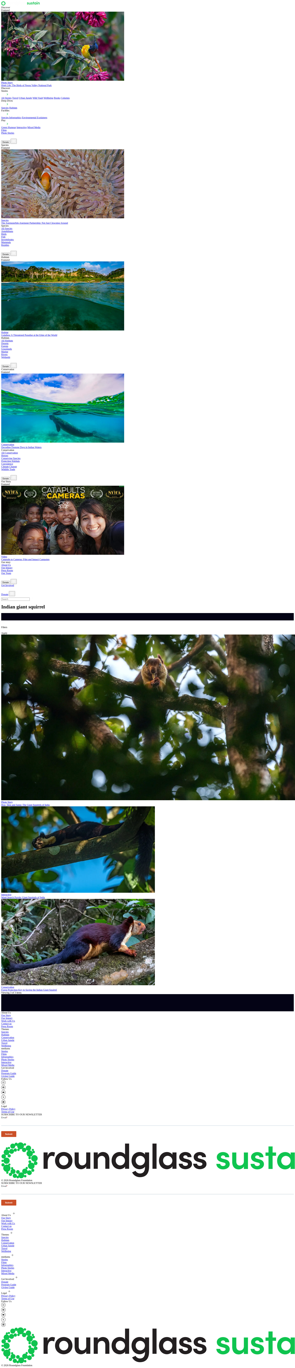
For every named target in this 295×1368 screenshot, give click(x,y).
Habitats (13, 107)
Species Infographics (11, 117)
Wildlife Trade (8, 469)
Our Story (6, 1015)
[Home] (21, 4)
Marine (4, 351)
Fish (3, 236)
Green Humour (8, 127)
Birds (3, 234)
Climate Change (9, 466)
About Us (6, 565)
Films (4, 130)
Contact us (6, 1023)
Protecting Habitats (10, 461)
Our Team (6, 573)
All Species (6, 228)
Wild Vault (38, 98)
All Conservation (9, 452)
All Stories (6, 98)
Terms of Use (7, 1111)
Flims (4, 1054)
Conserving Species (10, 458)
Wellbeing (48, 98)
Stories (4, 1051)
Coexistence (7, 464)
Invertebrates (7, 239)
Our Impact (6, 567)
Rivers (4, 354)
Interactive (22, 127)
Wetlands (5, 357)
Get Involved (7, 585)
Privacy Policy (8, 1109)
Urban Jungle (25, 98)
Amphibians (7, 231)
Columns (65, 98)
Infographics (7, 1056)
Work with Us (8, 1021)
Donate (5, 142)
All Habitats (7, 340)
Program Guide (8, 1073)
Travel (15, 98)
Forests (4, 346)
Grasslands (6, 349)
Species (5, 107)
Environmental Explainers (34, 117)
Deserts (4, 343)
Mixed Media (33, 127)
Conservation (7, 1037)
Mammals (6, 242)
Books (57, 98)
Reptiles (5, 245)
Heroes (4, 455)
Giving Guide (8, 1076)
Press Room (7, 570)
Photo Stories (7, 133)
